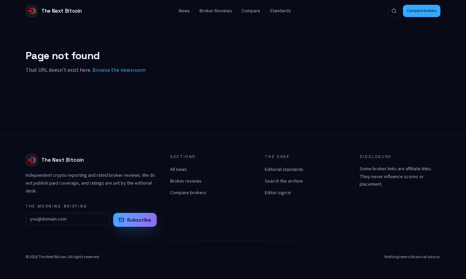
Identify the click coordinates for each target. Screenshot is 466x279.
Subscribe (139, 220)
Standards (280, 11)
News (184, 11)
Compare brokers (421, 11)
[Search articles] (394, 11)
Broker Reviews (216, 11)
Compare (251, 11)
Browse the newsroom (119, 70)
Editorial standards (284, 169)
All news (178, 169)
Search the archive (284, 181)
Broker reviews (186, 181)
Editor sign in (278, 192)
